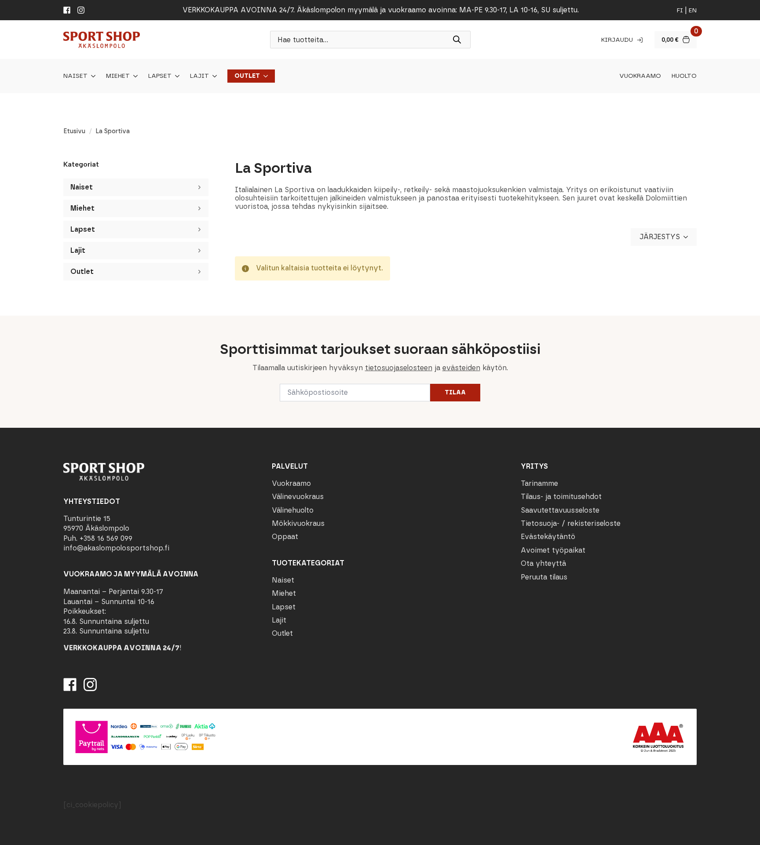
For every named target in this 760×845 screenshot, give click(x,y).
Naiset (75, 76)
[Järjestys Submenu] (688, 237)
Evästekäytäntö (548, 536)
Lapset (160, 76)
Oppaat (285, 536)
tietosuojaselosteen (398, 368)
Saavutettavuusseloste (560, 510)
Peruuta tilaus (544, 577)
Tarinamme (539, 483)
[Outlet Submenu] (264, 76)
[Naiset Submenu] (91, 76)
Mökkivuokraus (298, 523)
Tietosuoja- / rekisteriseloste (571, 523)
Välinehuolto (293, 510)
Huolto (684, 76)
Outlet (247, 76)
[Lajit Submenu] (213, 76)
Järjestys (659, 237)
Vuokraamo (640, 76)
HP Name (62, 323)
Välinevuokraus (298, 496)
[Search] (457, 39)
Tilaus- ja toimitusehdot (561, 496)
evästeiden (461, 368)
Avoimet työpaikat (553, 550)
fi (680, 10)
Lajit (199, 76)
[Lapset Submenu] (175, 76)
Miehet (118, 76)
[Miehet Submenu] (134, 76)
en (693, 10)
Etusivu (74, 131)
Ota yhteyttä (543, 563)
